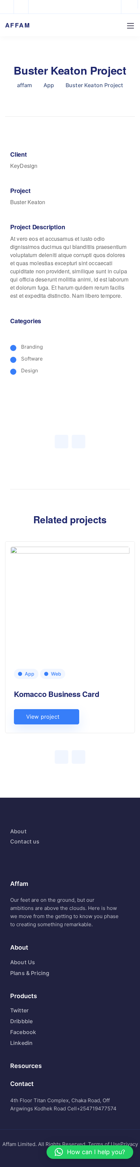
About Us (22, 962)
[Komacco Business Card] (70, 629)
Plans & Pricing (29, 973)
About (18, 831)
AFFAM (17, 25)
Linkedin (21, 1042)
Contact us (25, 841)
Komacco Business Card (56, 693)
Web (56, 674)
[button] (90, 1152)
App (29, 674)
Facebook (23, 1032)
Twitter (19, 1010)
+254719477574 (97, 1108)
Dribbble (21, 1021)
